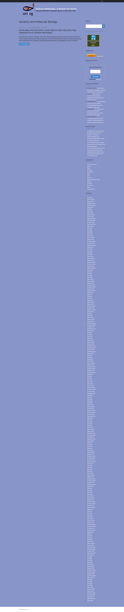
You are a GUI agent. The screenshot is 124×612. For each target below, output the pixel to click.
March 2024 (90, 235)
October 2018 (90, 349)
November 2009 (91, 549)
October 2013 (90, 460)
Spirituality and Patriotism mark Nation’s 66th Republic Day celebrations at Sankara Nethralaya (47, 31)
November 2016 (91, 389)
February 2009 (90, 566)
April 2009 (89, 562)
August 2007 (90, 600)
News (88, 175)
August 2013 (90, 463)
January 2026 (90, 201)
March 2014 (90, 450)
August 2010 (90, 532)
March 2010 (90, 541)
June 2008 (89, 581)
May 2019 (89, 336)
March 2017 (90, 384)
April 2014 (89, 448)
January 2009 (90, 568)
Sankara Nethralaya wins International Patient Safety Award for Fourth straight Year (95, 138)
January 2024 (90, 239)
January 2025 (90, 216)
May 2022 (89, 275)
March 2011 (90, 518)
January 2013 (90, 477)
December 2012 (91, 479)
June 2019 (89, 334)
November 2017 (91, 368)
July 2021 (89, 294)
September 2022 (91, 268)
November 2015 (91, 412)
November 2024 (91, 220)
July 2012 (89, 488)
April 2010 (89, 539)
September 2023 (91, 245)
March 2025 (90, 213)
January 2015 (90, 431)
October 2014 (90, 437)
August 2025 (90, 207)
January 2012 (90, 499)
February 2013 (90, 475)
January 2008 (90, 591)
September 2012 (91, 484)
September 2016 (91, 393)
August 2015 (90, 418)
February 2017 (90, 385)
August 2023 (90, 247)
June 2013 (89, 467)
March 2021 (90, 300)
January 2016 (90, 408)
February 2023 (90, 258)
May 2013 (89, 469)
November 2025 (91, 203)
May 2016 (89, 401)
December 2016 (91, 387)
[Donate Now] (93, 46)
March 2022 (90, 279)
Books (88, 168)
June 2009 (89, 558)
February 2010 (90, 543)
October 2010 (90, 528)
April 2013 (89, 471)
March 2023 (90, 256)
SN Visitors (90, 185)
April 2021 (89, 298)
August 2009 (90, 554)
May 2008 (89, 583)
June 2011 (89, 513)
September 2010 (91, 530)
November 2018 (91, 347)
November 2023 (91, 241)
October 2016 (90, 391)
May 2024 (89, 232)
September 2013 (91, 461)
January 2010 (90, 545)
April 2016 (89, 403)
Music (88, 174)
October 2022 (90, 266)
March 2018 (90, 361)
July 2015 (89, 420)
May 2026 (89, 197)
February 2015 (90, 429)
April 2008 (89, 585)
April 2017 (89, 382)
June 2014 (89, 444)
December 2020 (91, 306)
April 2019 (89, 338)
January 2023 (90, 260)
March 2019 (90, 340)
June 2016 (89, 399)
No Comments (44, 27)
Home (102, 1)
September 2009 (91, 553)
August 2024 (90, 226)
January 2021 (90, 304)
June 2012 (89, 490)
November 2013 (91, 458)
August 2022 (90, 270)
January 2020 (90, 321)
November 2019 (91, 325)
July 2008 (89, 579)
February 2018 (90, 363)
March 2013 (90, 473)
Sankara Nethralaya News (34, 27)
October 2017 (90, 370)
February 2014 (90, 452)
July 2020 (89, 313)
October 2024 (90, 222)
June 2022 (89, 273)
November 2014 (91, 435)
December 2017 (91, 366)
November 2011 (91, 503)
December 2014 (91, 433)
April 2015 (89, 425)
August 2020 (90, 311)
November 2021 (91, 287)
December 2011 (91, 501)
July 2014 (89, 442)
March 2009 (90, 564)
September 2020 (91, 309)
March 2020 (90, 317)
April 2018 (89, 359)
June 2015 (89, 422)
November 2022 (91, 264)
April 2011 (89, 516)
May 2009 (89, 560)
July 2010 (89, 534)
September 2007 (91, 598)
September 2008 (91, 575)
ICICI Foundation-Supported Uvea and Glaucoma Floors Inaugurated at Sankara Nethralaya (96, 144)
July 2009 (89, 556)
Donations (89, 170)
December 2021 (91, 285)
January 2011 (90, 522)
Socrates (26, 609)
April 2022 (89, 277)
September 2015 (91, 416)
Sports (88, 187)
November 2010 (91, 526)
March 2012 (90, 496)
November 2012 (91, 480)
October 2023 (90, 243)
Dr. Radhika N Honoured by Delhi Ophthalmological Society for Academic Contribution (95, 132)
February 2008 (90, 589)
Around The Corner (92, 164)
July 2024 (89, 228)
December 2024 (91, 218)
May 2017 (89, 380)
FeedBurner (99, 79)
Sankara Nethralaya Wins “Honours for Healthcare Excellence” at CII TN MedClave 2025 (96, 153)
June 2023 (89, 251)
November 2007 (91, 594)
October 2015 (90, 414)
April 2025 (89, 211)
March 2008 (90, 587)
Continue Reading (24, 43)
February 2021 (90, 302)
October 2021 (90, 289)
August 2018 (90, 353)
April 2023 (89, 254)
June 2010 (89, 535)
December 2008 (91, 570)
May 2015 (89, 423)
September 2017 (91, 372)
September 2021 (91, 290)
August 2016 (90, 395)
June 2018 (89, 357)
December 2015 (91, 410)
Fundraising (90, 172)
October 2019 (90, 326)
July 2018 (89, 355)
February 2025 (90, 214)
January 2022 (90, 283)
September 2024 (91, 224)
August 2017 (90, 374)
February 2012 (90, 497)
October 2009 (90, 551)
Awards (89, 166)
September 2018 (91, 351)
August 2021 (90, 292)
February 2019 (90, 342)
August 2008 (90, 577)
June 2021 (89, 296)
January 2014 (90, 454)
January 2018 (90, 365)
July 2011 (89, 511)
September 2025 (91, 205)
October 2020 (90, 307)
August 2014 (90, 441)
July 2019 (89, 332)
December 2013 (91, 456)
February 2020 (90, 319)
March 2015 (90, 427)
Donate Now (100, 56)
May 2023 (89, 252)
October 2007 (90, 596)
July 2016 (89, 397)
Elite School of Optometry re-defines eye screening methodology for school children (96, 90)
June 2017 (89, 378)
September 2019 (91, 328)
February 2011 (90, 520)
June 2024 (89, 230)
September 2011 (91, 507)
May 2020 (89, 315)
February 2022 (90, 281)
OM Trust (89, 177)
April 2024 (89, 233)
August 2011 (90, 509)
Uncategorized (91, 189)
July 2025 (89, 209)
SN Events (89, 183)
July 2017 (89, 376)
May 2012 (89, 492)
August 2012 (90, 486)
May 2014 (89, 446)
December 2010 (91, 524)
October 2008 (90, 573)
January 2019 (90, 344)
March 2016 (90, 404)
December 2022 (91, 262)
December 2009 (91, 547)
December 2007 (91, 592)
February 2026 (90, 199)
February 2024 (90, 237)
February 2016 (90, 406)
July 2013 (89, 465)
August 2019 (90, 330)
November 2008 (91, 572)
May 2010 (89, 537)
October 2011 (90, 505)
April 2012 (89, 494)
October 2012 (90, 482)
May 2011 (89, 515)
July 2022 (89, 271)
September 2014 (91, 439)
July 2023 (89, 249)
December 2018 (91, 345)
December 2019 (91, 323)
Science (89, 181)
